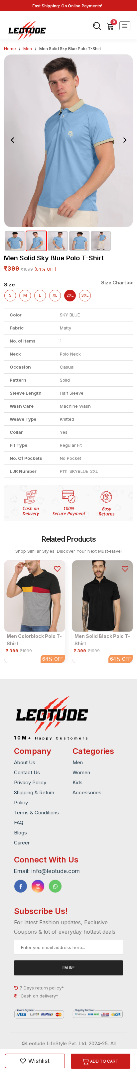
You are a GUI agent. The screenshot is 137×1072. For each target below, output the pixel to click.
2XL (70, 295)
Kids (77, 782)
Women (81, 772)
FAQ (18, 822)
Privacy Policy (30, 782)
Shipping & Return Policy (34, 797)
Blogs (20, 832)
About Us (24, 762)
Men (27, 48)
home (10, 48)
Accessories (86, 792)
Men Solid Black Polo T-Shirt (102, 639)
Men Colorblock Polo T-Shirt (34, 639)
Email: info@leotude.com (47, 871)
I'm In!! (68, 967)
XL (55, 295)
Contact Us (27, 772)
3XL (85, 295)
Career (22, 842)
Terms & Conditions (36, 812)
